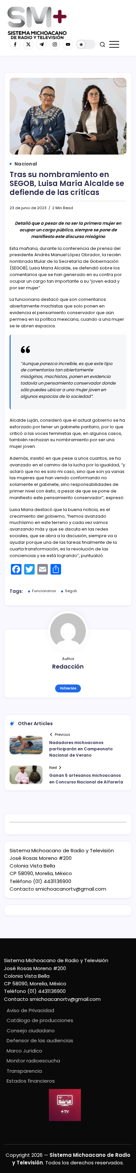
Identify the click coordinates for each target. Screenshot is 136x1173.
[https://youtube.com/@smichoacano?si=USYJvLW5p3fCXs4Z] (68, 44)
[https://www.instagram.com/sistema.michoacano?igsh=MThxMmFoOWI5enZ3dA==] (55, 44)
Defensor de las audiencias (40, 1040)
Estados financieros (31, 1080)
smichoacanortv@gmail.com (70, 888)
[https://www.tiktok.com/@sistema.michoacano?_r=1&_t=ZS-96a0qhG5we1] (41, 44)
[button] (85, 44)
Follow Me (68, 688)
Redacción (68, 667)
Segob (71, 590)
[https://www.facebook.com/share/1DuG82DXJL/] (15, 44)
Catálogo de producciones (40, 1020)
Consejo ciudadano (31, 1030)
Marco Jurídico (24, 1050)
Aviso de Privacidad (30, 1010)
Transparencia (24, 1070)
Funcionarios (44, 590)
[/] (28, 44)
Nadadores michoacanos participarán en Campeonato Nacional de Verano (81, 749)
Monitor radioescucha (33, 1060)
